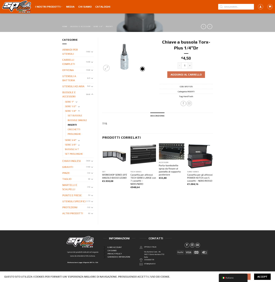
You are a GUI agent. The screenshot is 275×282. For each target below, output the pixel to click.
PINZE (66, 172)
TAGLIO (66, 178)
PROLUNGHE (74, 134)
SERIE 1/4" (98, 26)
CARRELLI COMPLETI (68, 61)
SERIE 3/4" (70, 140)
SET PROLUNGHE (74, 154)
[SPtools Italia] (16, 6)
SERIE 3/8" (70, 144)
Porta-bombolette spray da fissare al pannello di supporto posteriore (170, 170)
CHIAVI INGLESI (71, 160)
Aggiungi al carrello (186, 74)
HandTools (188, 96)
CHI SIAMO (85, 6)
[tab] (157, 116)
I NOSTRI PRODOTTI (47, 6)
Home (65, 26)
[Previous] (102, 168)
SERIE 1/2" (70, 106)
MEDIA (70, 6)
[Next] (212, 168)
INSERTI (109, 26)
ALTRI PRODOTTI (72, 213)
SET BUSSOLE (75, 115)
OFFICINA (68, 70)
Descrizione (157, 115)
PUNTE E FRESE (72, 195)
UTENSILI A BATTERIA (69, 78)
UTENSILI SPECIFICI (74, 201)
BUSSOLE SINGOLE (77, 120)
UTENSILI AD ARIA (73, 86)
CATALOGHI (102, 6)
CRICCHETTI (74, 129)
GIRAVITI (67, 166)
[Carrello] (270, 6)
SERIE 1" (69, 101)
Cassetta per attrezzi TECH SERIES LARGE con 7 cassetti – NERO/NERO (143, 179)
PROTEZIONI (69, 207)
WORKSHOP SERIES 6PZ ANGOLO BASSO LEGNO (114, 176)
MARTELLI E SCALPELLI (69, 187)
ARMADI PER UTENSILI (70, 51)
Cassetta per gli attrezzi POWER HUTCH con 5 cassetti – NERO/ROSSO (200, 177)
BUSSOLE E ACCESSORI (80, 26)
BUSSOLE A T (72, 149)
